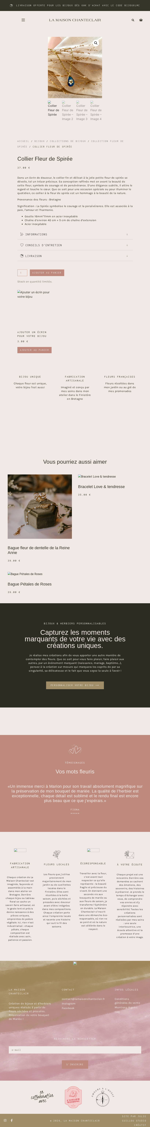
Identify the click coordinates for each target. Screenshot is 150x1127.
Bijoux (40, 141)
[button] (133, 20)
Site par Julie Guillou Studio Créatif (134, 1120)
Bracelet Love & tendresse (101, 486)
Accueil (23, 141)
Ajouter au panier (47, 272)
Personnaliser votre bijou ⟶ (75, 685)
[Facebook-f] (11, 1120)
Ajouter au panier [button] (34, 350)
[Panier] (139, 20)
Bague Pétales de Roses (30, 584)
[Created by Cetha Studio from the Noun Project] (23, 20)
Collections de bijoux (68, 141)
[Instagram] (5, 1120)
